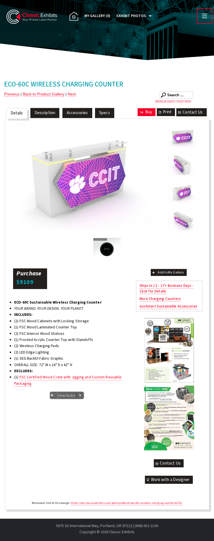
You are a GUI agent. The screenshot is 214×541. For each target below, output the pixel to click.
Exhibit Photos (131, 16)
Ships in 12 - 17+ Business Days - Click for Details (167, 288)
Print (167, 112)
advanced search (165, 101)
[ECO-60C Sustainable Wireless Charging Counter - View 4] (182, 220)
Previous (12, 94)
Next (72, 94)
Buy (148, 112)
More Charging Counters (160, 298)
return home (184, 101)
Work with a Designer (170, 480)
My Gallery (97, 16)
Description (45, 113)
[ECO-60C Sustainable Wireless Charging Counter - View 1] (182, 137)
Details (17, 113)
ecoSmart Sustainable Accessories (169, 306)
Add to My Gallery (171, 272)
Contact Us (193, 112)
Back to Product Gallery (43, 94)
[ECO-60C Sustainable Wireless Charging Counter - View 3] (82, 177)
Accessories (77, 113)
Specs (104, 113)
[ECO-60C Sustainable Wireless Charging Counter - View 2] (182, 165)
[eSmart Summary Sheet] (169, 350)
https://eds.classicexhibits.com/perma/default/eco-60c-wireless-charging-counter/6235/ (127, 503)
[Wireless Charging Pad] (107, 248)
